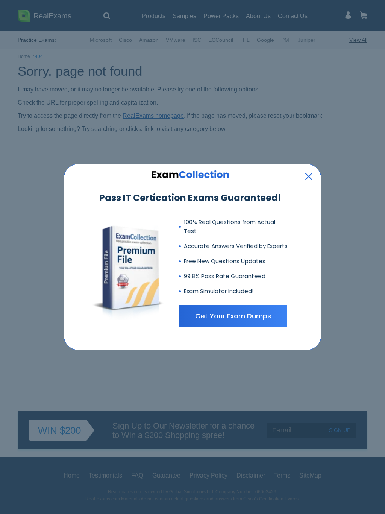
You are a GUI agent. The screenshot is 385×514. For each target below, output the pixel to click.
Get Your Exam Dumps (233, 316)
